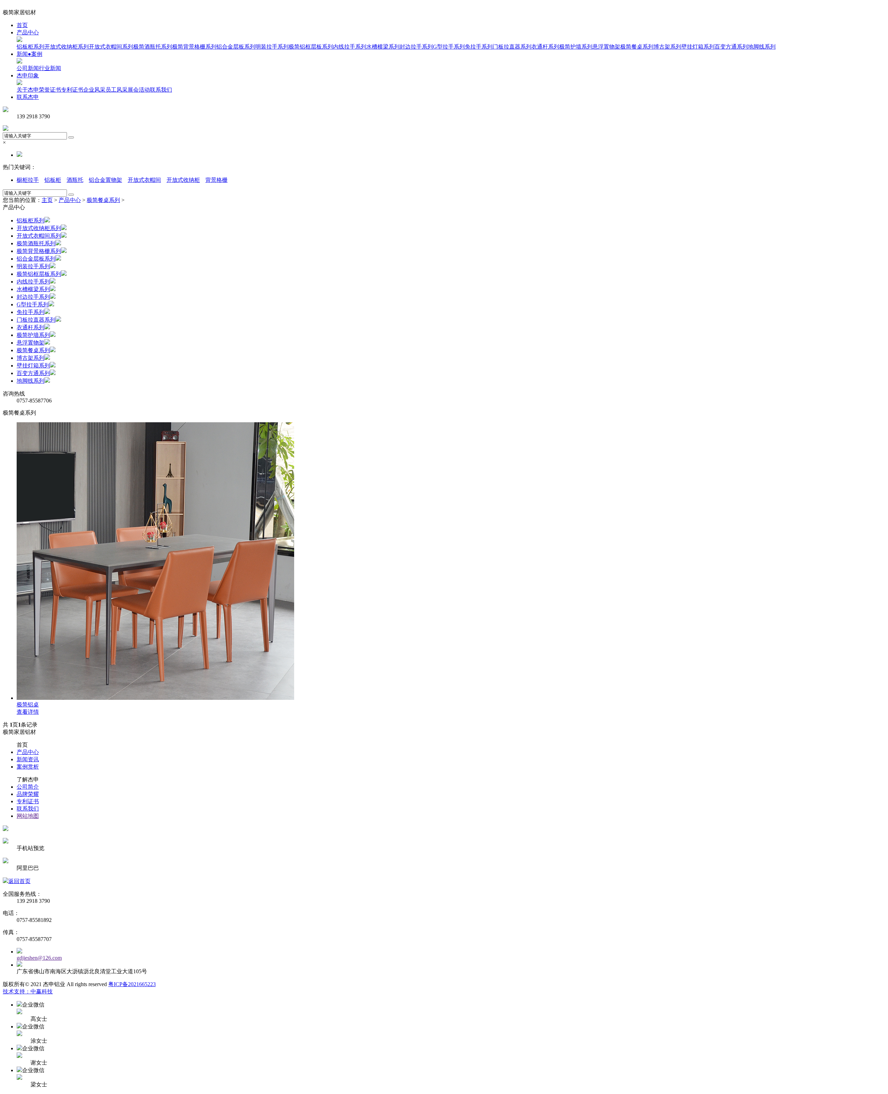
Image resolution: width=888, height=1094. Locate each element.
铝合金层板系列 (235, 47)
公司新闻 (28, 68)
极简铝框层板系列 (311, 47)
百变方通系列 (731, 47)
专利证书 (72, 90)
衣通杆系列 (545, 47)
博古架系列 (667, 47)
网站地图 (28, 816)
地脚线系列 (762, 47)
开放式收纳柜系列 (66, 47)
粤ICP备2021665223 (132, 984)
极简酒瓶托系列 (152, 47)
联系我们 (161, 90)
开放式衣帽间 (144, 180)
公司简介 (28, 787)
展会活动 (139, 90)
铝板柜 (52, 180)
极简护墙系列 (575, 47)
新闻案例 (29, 54)
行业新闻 (50, 68)
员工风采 (116, 90)
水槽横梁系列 (383, 47)
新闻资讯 (28, 759)
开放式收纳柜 (183, 180)
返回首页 (19, 881)
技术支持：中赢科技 (28, 991)
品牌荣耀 (28, 794)
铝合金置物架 (105, 180)
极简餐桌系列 (637, 47)
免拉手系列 (479, 47)
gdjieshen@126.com (39, 958)
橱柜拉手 (28, 180)
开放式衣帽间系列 (111, 47)
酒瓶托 (75, 180)
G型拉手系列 (449, 47)
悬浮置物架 (606, 47)
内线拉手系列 (349, 47)
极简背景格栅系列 (194, 47)
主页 (47, 200)
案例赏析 (28, 767)
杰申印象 (28, 75)
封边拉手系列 (416, 47)
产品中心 (28, 32)
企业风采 (94, 90)
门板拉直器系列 (512, 47)
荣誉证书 (50, 90)
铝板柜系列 (30, 47)
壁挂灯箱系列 (698, 47)
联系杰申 (28, 97)
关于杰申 (28, 90)
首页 (22, 25)
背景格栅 (216, 180)
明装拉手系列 (272, 47)
